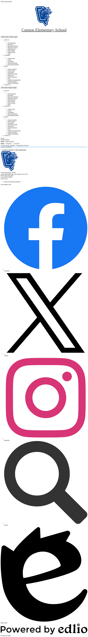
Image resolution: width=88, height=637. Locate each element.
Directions (10, 44)
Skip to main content (6, 1)
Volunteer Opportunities (14, 80)
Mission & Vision (12, 47)
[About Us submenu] (5, 92)
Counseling (11, 61)
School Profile (11, 52)
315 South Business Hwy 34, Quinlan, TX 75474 (14, 174)
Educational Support (13, 64)
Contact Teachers (12, 81)
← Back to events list (7, 150)
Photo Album (11, 50)
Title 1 (9, 53)
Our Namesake (12, 43)
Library (10, 60)
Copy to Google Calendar (8, 145)
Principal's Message (13, 46)
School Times (11, 70)
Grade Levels (11, 58)
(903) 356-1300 (9, 175)
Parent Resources (12, 77)
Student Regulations (13, 83)
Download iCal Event (22, 145)
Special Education (12, 63)
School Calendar (12, 69)
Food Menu (11, 72)
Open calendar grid (20, 150)
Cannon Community (6, 147)
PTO (9, 78)
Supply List (11, 75)
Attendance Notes (12, 73)
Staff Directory (12, 49)
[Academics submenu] (5, 57)
